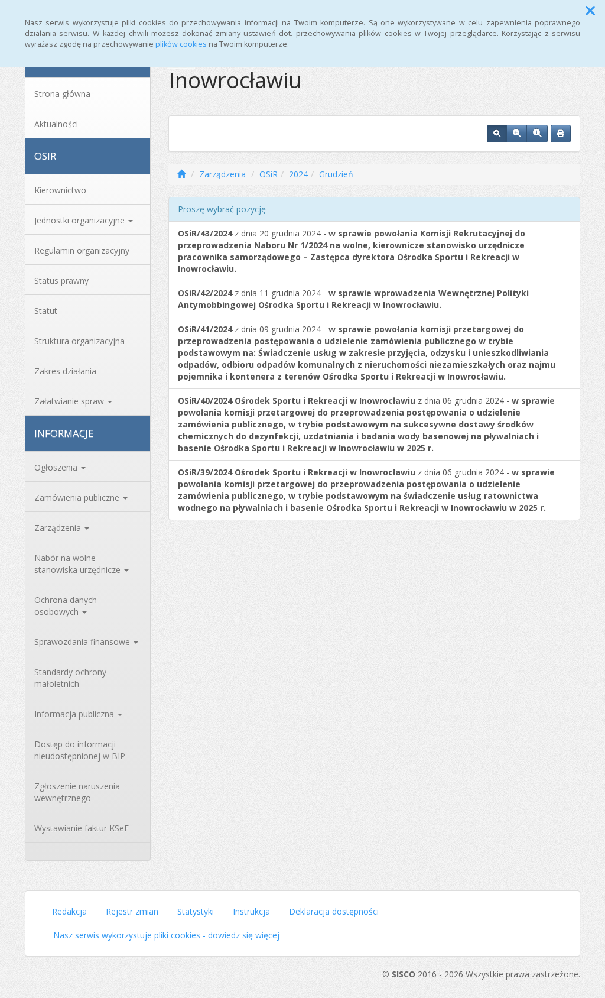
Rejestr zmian (132, 911)
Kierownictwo (60, 190)
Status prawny (61, 280)
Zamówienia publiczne (78, 497)
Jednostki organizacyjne (80, 220)
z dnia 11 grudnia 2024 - (353, 298)
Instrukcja (251, 911)
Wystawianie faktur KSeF (81, 828)
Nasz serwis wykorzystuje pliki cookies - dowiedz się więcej (166, 935)
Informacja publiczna (75, 714)
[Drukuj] (561, 133)
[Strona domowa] (181, 174)
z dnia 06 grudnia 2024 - (366, 424)
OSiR (268, 174)
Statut (45, 310)
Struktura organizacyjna (79, 340)
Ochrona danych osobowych (65, 605)
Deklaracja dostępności (334, 911)
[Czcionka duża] (537, 133)
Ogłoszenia (57, 467)
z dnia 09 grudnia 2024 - (366, 352)
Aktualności (56, 123)
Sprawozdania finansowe (83, 641)
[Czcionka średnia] (516, 133)
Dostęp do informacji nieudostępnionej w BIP (79, 750)
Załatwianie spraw (70, 401)
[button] (590, 11)
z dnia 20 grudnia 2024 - (351, 251)
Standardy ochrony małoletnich (70, 677)
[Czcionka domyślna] (497, 133)
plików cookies (181, 44)
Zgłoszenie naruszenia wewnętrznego (77, 791)
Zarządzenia (58, 527)
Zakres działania (65, 371)
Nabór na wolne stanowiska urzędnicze (78, 563)
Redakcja (69, 911)
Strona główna (62, 93)
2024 (298, 174)
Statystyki (195, 911)
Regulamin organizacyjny (81, 250)
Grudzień (336, 174)
